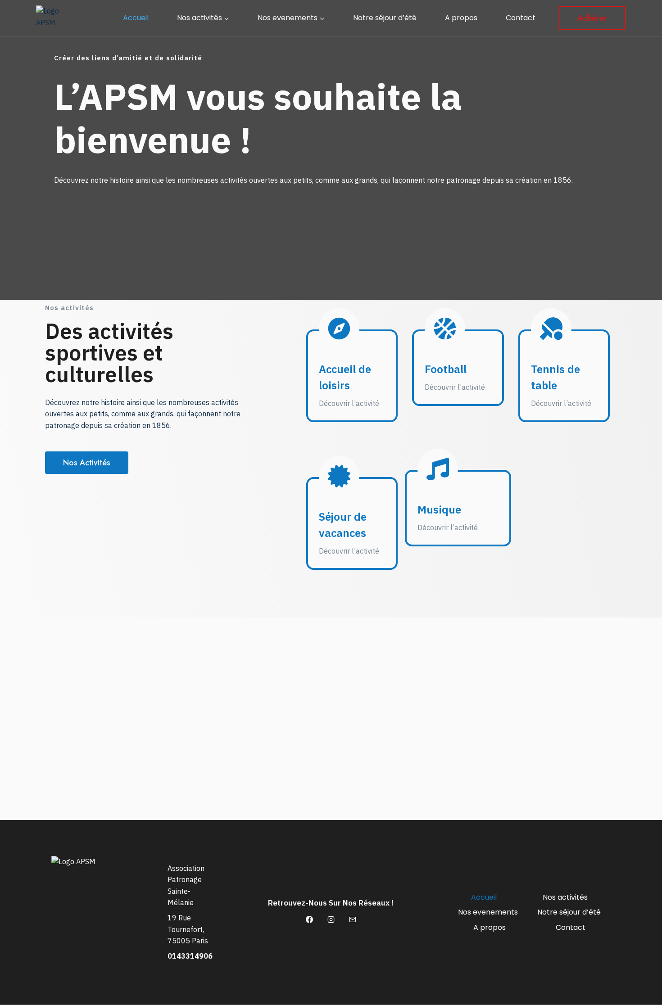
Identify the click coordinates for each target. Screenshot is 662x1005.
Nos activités (565, 897)
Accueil (136, 18)
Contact (520, 18)
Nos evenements (488, 912)
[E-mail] (352, 919)
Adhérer (592, 18)
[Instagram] (331, 919)
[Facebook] (309, 919)
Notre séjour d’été (385, 18)
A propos (461, 18)
